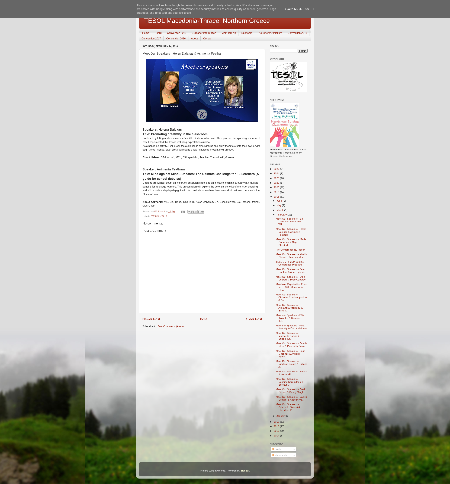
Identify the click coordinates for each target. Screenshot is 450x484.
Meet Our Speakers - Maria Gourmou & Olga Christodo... (291, 242)
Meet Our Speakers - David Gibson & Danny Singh (291, 391)
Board (158, 32)
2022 (277, 183)
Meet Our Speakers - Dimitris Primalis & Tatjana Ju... (291, 364)
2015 (277, 431)
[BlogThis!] (192, 212)
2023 (277, 178)
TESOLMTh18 (159, 216)
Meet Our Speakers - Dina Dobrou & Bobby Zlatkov (291, 278)
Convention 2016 (176, 38)
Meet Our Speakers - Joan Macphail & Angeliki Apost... (290, 354)
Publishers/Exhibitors (270, 32)
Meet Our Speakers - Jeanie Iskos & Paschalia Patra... (291, 345)
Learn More (293, 9)
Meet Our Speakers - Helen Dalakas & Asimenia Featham (291, 232)
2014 (277, 435)
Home (145, 32)
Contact (207, 38)
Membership (228, 32)
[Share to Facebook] (199, 212)
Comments (280, 455)
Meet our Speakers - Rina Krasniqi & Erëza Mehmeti (291, 327)
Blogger (245, 470)
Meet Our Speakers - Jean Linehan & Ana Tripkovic (290, 270)
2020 (277, 187)
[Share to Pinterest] (202, 212)
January (281, 416)
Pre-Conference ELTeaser (290, 249)
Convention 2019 (176, 32)
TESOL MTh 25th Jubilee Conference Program (290, 263)
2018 (277, 196)
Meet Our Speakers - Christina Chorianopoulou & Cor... (291, 297)
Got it (309, 9)
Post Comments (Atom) (171, 326)
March (280, 210)
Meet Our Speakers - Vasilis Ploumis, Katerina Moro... (291, 255)
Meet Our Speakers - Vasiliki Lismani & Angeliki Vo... (291, 398)
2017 (277, 421)
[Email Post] (182, 211)
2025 (277, 169)
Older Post (254, 319)
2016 (277, 426)
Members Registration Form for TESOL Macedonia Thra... (291, 287)
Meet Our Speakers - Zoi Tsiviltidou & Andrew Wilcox (289, 221)
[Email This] (189, 212)
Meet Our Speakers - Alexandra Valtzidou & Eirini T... (289, 308)
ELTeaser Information (204, 32)
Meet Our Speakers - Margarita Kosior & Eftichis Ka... (287, 336)
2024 (277, 173)
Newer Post (151, 319)
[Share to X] (196, 212)
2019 (277, 192)
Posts (277, 449)
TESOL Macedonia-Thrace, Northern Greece (207, 20)
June (280, 200)
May (279, 205)
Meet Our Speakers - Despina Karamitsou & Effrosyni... (289, 382)
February (282, 214)
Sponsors (246, 32)
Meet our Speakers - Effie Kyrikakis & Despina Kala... (290, 318)
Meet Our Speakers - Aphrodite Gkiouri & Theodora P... (288, 407)
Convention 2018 (297, 32)
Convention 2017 (151, 38)
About (194, 38)
